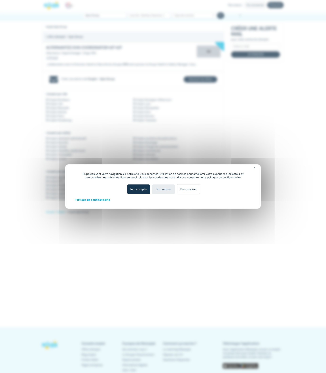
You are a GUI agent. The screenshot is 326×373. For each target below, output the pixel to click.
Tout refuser (163, 189)
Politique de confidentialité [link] (92, 200)
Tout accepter (138, 189)
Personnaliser (188, 189)
